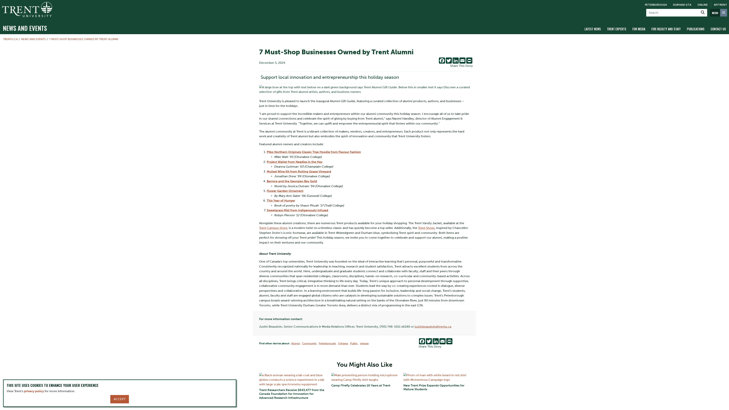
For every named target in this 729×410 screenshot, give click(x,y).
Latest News (593, 29)
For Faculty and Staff (666, 29)
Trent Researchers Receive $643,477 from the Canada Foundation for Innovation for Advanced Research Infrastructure (291, 394)
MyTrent (720, 4)
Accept (119, 399)
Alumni (295, 343)
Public (354, 343)
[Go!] (702, 13)
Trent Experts (616, 29)
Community (309, 343)
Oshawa (343, 343)
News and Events (25, 28)
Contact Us (718, 29)
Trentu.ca (10, 39)
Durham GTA (682, 4)
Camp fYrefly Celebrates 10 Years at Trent (360, 385)
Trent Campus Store (273, 228)
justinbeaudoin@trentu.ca (433, 326)
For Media (638, 29)
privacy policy (34, 391)
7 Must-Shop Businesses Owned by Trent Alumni (83, 39)
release (364, 343)
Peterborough (656, 4)
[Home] (27, 9)
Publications (696, 29)
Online (702, 4)
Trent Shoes (426, 228)
